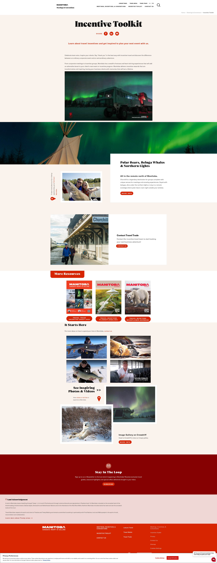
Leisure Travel (123, 3)
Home (183, 12)
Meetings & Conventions (195, 12)
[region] (108, 558)
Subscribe (108, 484)
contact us (108, 331)
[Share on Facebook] (106, 34)
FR (153, 3)
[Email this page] (117, 34)
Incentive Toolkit (135, 6)
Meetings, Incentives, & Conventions (111, 6)
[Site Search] (158, 5)
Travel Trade (143, 3)
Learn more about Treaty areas (17, 518)
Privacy (152, 536)
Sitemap (153, 544)
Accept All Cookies (173, 558)
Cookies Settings (159, 558)
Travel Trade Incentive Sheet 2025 (79, 318)
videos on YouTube (81, 397)
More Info (127, 193)
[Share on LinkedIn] (111, 34)
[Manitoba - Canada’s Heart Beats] (65, 6)
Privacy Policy (46, 560)
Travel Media (133, 3)
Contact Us (149, 6)
